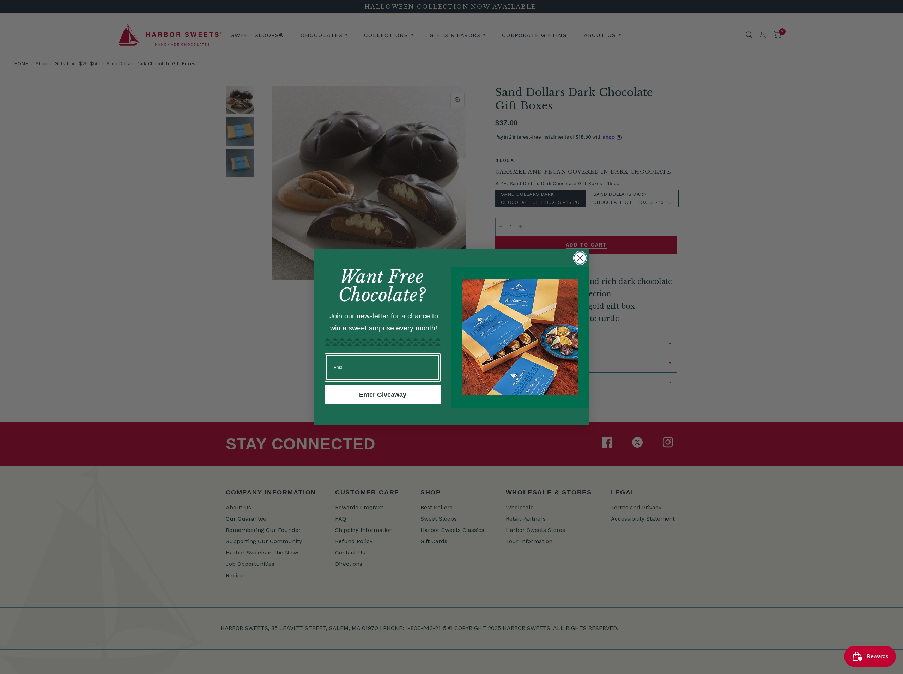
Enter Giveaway (382, 394)
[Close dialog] (580, 258)
